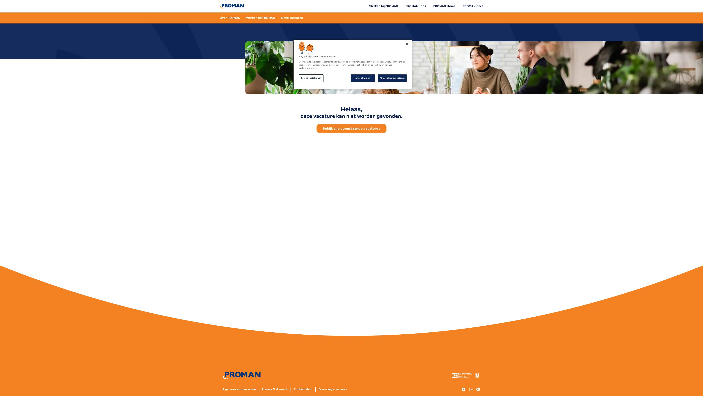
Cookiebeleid (303, 389)
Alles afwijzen (363, 78)
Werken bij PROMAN (383, 6)
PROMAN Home (444, 6)
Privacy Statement (275, 389)
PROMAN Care (473, 6)
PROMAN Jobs (416, 6)
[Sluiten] (407, 44)
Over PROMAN (230, 18)
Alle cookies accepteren (392, 78)
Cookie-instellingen (311, 78)
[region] (352, 64)
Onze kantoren (292, 18)
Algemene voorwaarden (239, 389)
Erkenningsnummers (333, 389)
